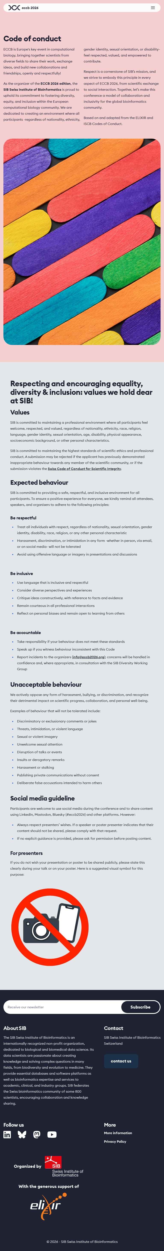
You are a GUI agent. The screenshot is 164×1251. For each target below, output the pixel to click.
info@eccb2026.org (88, 657)
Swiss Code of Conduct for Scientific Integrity (84, 469)
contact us (121, 1061)
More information (118, 1133)
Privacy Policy (115, 1141)
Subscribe (140, 1007)
